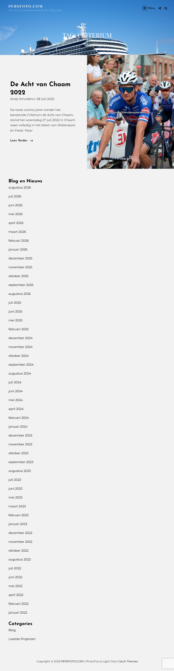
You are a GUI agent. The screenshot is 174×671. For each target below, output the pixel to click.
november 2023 (20, 444)
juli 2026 (14, 196)
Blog (12, 630)
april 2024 (16, 409)
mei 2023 (15, 497)
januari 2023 (17, 524)
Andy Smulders (22, 99)
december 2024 (20, 338)
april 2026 (15, 223)
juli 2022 (14, 568)
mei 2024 (15, 400)
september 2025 (20, 285)
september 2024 (21, 364)
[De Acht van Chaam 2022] (130, 112)
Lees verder (21, 141)
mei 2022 (15, 586)
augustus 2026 (19, 187)
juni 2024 (15, 391)
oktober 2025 (18, 276)
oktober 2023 (18, 453)
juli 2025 (14, 303)
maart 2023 (17, 506)
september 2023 (20, 462)
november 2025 (20, 267)
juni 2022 (15, 577)
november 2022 (20, 542)
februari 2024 (18, 418)
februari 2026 (18, 241)
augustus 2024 (19, 373)
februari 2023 (18, 515)
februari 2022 (18, 604)
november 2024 (20, 347)
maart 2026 (17, 232)
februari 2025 (18, 329)
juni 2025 (15, 311)
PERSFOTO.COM (25, 6)
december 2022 (20, 533)
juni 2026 (15, 205)
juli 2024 (14, 382)
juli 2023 (14, 480)
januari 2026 (17, 249)
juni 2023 (15, 488)
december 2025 (20, 258)
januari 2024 (18, 426)
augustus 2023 (19, 471)
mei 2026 (15, 214)
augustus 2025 (19, 294)
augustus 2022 (19, 559)
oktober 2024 (18, 356)
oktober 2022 (18, 550)
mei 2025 (15, 320)
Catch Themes (128, 661)
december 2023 (20, 435)
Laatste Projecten (22, 639)
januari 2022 (17, 612)
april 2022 (15, 595)
